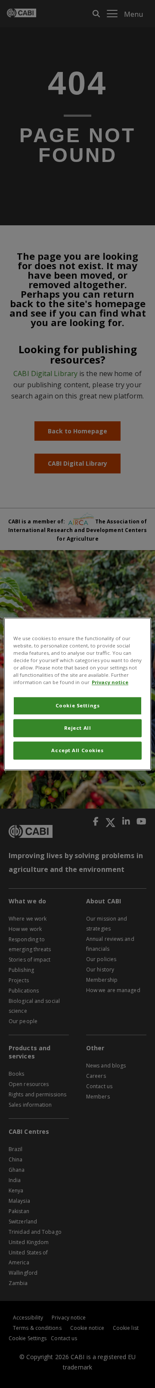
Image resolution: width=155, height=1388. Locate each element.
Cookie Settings (78, 706)
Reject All (77, 728)
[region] (77, 693)
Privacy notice (110, 682)
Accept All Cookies (77, 750)
